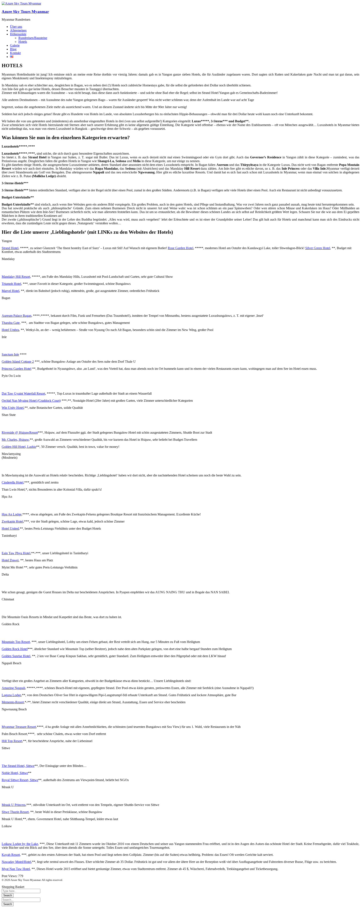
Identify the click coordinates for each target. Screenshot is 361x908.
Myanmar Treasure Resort (19, 727)
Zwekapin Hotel (12, 521)
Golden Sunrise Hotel (16, 656)
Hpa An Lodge (12, 514)
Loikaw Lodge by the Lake (20, 844)
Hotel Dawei (10, 560)
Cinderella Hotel (12, 482)
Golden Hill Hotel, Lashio (19, 446)
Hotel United (10, 528)
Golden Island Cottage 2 (18, 361)
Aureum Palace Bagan (16, 315)
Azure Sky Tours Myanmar (25, 11)
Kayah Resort (11, 854)
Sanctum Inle (10, 354)
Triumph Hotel (11, 283)
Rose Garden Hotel (180, 248)
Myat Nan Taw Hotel (16, 869)
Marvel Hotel (10, 291)
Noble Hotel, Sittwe (15, 773)
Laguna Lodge (11, 695)
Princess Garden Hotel (16, 368)
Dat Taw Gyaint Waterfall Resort (23, 393)
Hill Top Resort (12, 741)
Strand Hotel (10, 248)
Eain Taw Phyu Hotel (16, 553)
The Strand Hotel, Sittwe (18, 766)
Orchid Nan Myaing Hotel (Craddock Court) (31, 400)
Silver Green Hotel (317, 248)
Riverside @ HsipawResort (20, 432)
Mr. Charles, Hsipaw (15, 439)
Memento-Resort (13, 702)
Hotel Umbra (10, 330)
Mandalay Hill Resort (16, 276)
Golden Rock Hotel (15, 649)
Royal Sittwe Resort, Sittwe (20, 780)
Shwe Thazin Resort (15, 812)
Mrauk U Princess (13, 805)
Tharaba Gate (11, 323)
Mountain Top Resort (16, 642)
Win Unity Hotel (13, 407)
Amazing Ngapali (13, 688)
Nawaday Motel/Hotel (16, 862)
